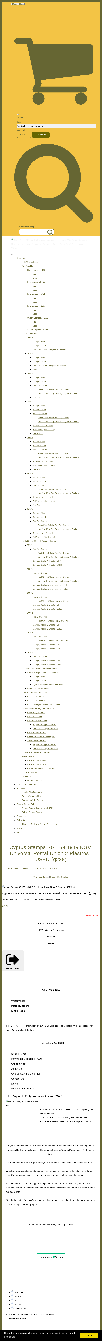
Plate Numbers (20, 1005)
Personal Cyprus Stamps (38, 688)
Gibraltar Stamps (29, 772)
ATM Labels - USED (36, 700)
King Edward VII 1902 (36, 282)
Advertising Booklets (36, 712)
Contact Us (21, 816)
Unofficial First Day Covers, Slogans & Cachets (58, 393)
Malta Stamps (28, 756)
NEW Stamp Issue (30, 262)
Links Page (18, 1010)
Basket (24, 135)
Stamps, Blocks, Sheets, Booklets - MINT (51, 585)
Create (23, 1318)
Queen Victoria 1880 (36, 270)
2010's (30, 473)
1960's (30, 338)
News (19, 828)
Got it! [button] (89, 1335)
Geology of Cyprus (35, 780)
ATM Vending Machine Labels (35, 692)
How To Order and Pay (26, 784)
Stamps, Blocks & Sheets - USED (47, 565)
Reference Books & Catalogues (41, 736)
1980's (30, 373)
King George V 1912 (36, 294)
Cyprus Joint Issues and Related (36, 752)
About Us (21, 788)
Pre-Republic (27, 266)
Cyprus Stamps (12, 868)
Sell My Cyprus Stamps (32, 812)
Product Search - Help (31, 796)
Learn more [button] (9, 1337)
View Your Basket (41, 877)
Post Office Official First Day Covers (53, 389)
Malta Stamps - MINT (36, 760)
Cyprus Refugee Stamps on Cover (48, 684)
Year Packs (38, 370)
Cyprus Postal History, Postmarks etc (38, 708)
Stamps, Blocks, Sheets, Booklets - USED (51, 589)
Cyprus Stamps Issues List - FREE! (37, 808)
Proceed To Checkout (59, 877)
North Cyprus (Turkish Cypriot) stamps (39, 541)
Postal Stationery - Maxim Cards (41, 768)
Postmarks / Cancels (36, 732)
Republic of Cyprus (30, 334)
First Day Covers (40, 385)
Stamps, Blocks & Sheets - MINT (47, 561)
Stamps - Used (39, 346)
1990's (30, 401)
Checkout (41, 135)
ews (15, 1083)
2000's (30, 437)
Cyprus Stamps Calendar (28, 804)
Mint (34, 274)
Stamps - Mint (39, 342)
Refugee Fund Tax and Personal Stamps (39, 669)
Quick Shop (22, 820)
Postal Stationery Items (37, 720)
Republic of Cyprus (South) (44, 724)
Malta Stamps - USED (37, 764)
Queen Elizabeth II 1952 (37, 318)
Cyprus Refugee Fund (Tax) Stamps (43, 672)
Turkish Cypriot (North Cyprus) (46, 728)
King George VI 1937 (36, 306)
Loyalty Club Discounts (32, 792)
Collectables (27, 776)
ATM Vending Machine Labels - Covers (44, 704)
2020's (30, 509)
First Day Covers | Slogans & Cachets (49, 350)
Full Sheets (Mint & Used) (44, 429)
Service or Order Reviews (33, 800)
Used (35, 278)
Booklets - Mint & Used (43, 425)
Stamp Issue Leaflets (36, 740)
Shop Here (21, 258)
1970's (30, 354)
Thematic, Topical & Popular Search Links (40, 824)
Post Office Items (34, 716)
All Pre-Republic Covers (37, 330)
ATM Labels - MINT (35, 696)
